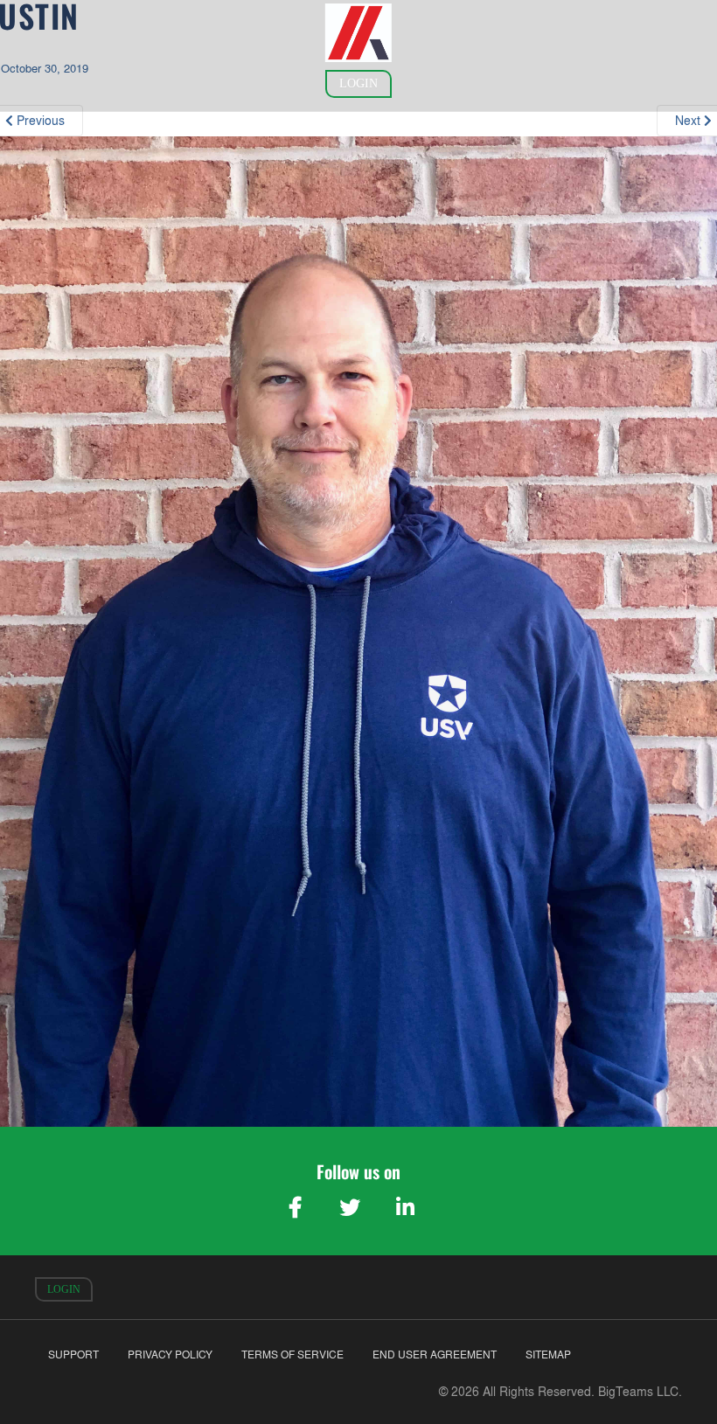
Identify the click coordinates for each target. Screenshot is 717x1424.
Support (73, 1354)
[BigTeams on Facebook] (294, 1207)
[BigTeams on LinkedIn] (404, 1207)
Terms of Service (292, 1354)
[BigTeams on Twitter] (349, 1207)
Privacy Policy (170, 1354)
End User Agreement (434, 1354)
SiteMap (548, 1354)
